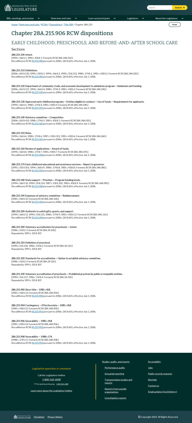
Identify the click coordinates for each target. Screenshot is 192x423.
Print (174, 24)
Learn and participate (99, 18)
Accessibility (154, 361)
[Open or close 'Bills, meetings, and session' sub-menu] (38, 18)
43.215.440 (37, 186)
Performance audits (115, 367)
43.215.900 (37, 295)
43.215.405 (37, 76)
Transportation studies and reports (118, 381)
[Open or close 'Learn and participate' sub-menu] (114, 18)
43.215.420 (37, 123)
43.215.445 (37, 201)
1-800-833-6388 (62, 384)
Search (178, 7)
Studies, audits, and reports (116, 361)
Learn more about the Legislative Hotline (51, 390)
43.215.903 (37, 342)
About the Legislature (166, 18)
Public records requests (160, 373)
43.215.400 (37, 61)
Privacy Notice (55, 416)
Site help (152, 379)
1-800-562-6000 (51, 379)
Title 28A (68, 24)
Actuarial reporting (114, 373)
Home (14, 24)
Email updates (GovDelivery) (162, 391)
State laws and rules (61, 18)
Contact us (153, 385)
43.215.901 (37, 311)
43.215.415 (37, 108)
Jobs (150, 367)
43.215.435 (37, 170)
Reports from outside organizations (115, 390)
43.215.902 (37, 327)
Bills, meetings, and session (20, 18)
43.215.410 (37, 92)
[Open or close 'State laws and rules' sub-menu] (75, 18)
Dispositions (55, 24)
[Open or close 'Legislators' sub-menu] (143, 18)
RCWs (44, 24)
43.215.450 (37, 217)
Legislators (132, 18)
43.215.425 (37, 139)
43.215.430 (37, 154)
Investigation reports (115, 398)
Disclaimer (39, 416)
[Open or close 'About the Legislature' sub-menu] (182, 18)
